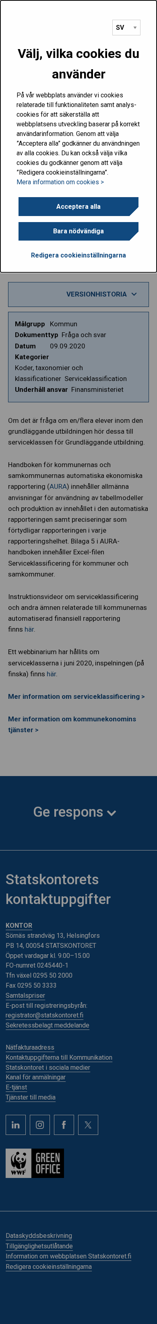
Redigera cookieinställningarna (78, 255)
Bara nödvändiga (78, 231)
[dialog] (78, 136)
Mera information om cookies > (60, 182)
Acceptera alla (78, 206)
